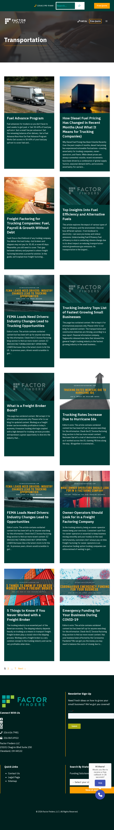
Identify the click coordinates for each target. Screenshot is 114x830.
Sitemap (12, 781)
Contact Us (14, 773)
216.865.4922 (11, 737)
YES (100, 783)
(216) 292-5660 (45, 5)
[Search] (79, 6)
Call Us (83, 21)
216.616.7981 (11, 732)
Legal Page (14, 777)
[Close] (111, 763)
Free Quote (95, 21)
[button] (100, 795)
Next (22, 668)
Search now (92, 789)
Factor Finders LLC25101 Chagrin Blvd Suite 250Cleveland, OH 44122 (16, 747)
